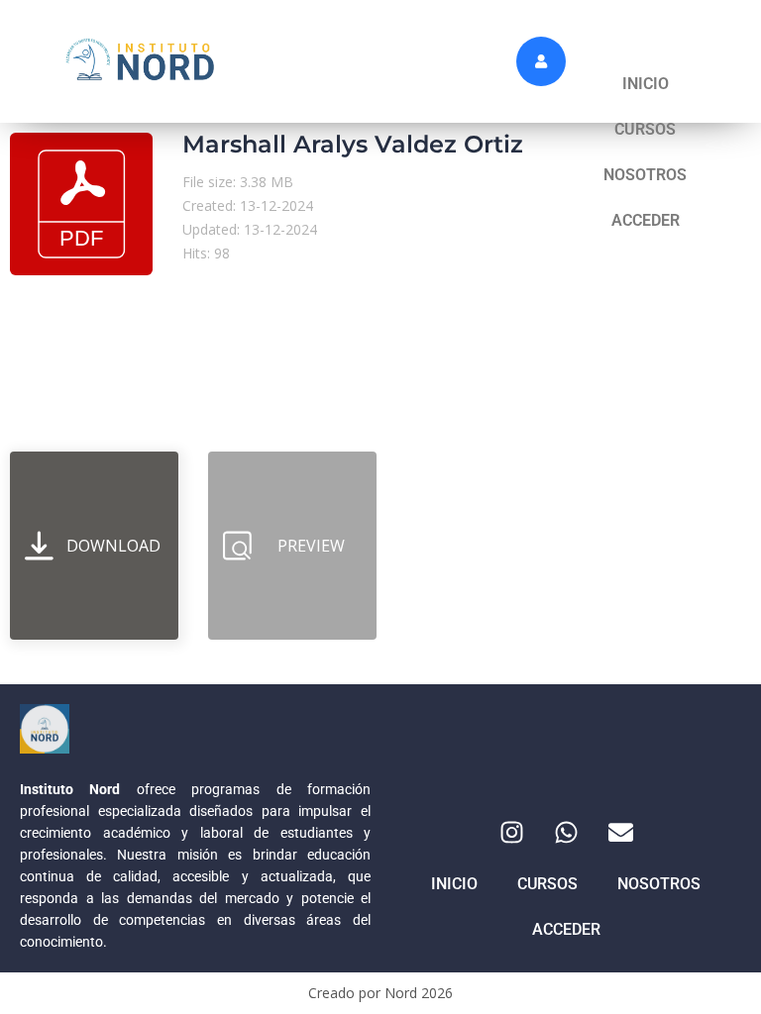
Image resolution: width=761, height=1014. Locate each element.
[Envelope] (620, 832)
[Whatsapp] (566, 832)
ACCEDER (645, 220)
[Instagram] (511, 832)
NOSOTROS (645, 174)
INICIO (645, 83)
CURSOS (645, 129)
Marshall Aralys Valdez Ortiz (352, 144)
